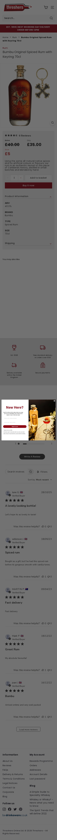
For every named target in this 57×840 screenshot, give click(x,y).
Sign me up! (15, 426)
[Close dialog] (54, 400)
